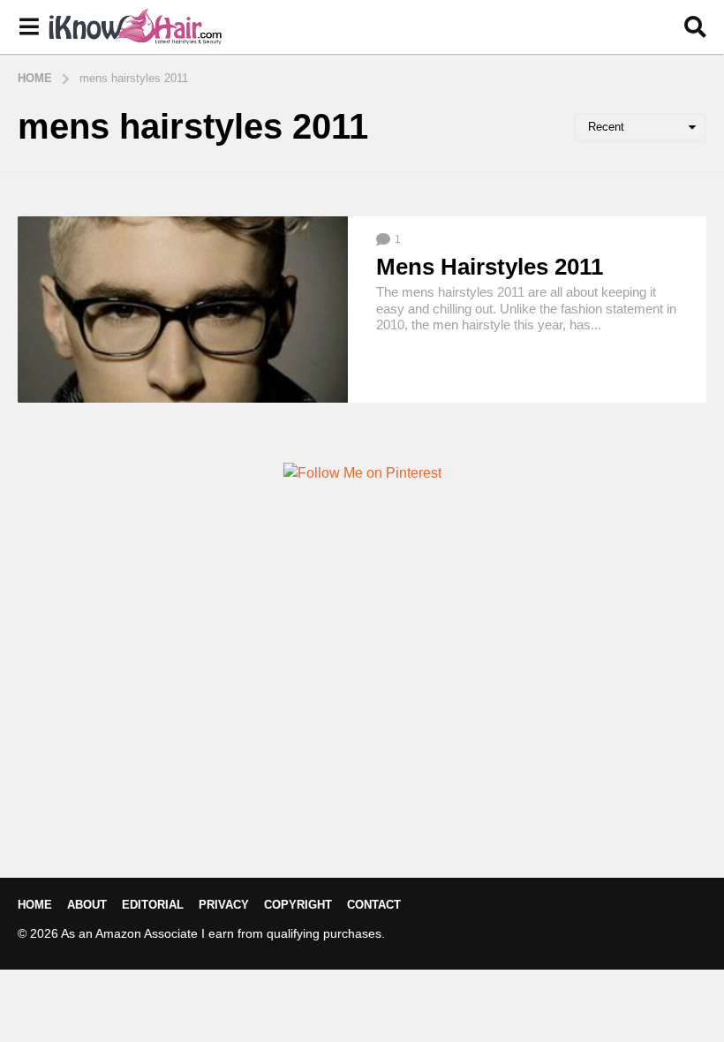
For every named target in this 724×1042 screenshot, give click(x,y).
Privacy (224, 904)
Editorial (153, 904)
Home (35, 904)
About (87, 904)
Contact (374, 904)
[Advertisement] (362, 710)
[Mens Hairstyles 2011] (183, 309)
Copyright (298, 904)
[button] (29, 27)
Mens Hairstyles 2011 (489, 266)
